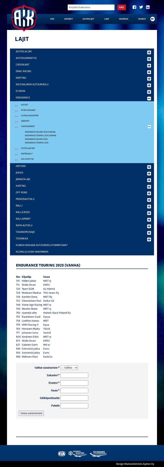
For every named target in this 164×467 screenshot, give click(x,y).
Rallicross (23, 212)
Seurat (142, 19)
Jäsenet (68, 19)
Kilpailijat (88, 19)
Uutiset (24, 105)
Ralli (19, 205)
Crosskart (22, 64)
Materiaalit (27, 154)
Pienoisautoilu (25, 199)
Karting (21, 185)
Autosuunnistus (26, 58)
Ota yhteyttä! (27, 159)
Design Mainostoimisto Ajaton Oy (135, 464)
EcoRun (20, 91)
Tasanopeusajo (25, 232)
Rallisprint (23, 218)
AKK (52, 19)
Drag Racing (23, 71)
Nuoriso (123, 19)
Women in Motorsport (98, 454)
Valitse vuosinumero (47, 368)
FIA (61, 454)
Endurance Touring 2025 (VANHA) (40, 135)
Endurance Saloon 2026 (36, 139)
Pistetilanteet (28, 148)
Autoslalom (23, 51)
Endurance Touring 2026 (36, 143)
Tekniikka (22, 238)
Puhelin (55, 406)
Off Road (21, 192)
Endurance (23, 97)
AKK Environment (78, 454)
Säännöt (25, 121)
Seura (55, 390)
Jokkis (19, 172)
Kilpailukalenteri (30, 115)
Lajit (106, 19)
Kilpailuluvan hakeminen (32, 251)
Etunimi (54, 383)
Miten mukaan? (28, 110)
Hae (121, 7)
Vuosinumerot (28, 126)
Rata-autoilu (24, 225)
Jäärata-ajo (23, 179)
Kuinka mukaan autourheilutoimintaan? (42, 245)
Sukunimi (53, 375)
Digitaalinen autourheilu (32, 84)
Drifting (21, 77)
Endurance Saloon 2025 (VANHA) (40, 132)
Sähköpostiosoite (50, 398)
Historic (21, 166)
